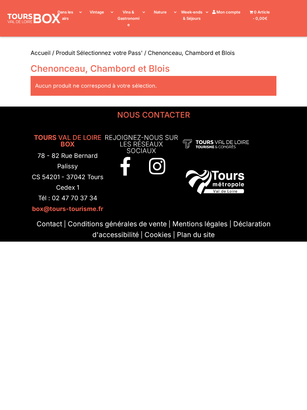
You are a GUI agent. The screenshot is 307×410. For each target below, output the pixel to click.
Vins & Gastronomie (128, 18)
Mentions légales (200, 224)
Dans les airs (65, 15)
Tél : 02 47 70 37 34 (67, 198)
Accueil (41, 52)
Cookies (158, 235)
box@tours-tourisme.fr (67, 209)
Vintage (97, 12)
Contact (49, 224)
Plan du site (196, 235)
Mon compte (228, 12)
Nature (160, 12)
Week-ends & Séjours (191, 15)
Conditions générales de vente (117, 224)
